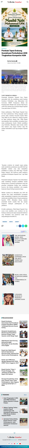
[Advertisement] (14, 148)
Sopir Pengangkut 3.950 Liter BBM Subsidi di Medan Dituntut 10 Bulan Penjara (11, 400)
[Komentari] (2, 226)
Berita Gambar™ (14, 439)
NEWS (11, 221)
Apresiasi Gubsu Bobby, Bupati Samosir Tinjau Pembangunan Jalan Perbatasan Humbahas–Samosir (11, 422)
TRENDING (5, 395)
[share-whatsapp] (26, 226)
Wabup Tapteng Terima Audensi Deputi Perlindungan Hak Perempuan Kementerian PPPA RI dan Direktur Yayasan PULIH (10, 411)
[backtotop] (14, 433)
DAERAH (4, 48)
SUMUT (17, 221)
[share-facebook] (20, 226)
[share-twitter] (23, 226)
